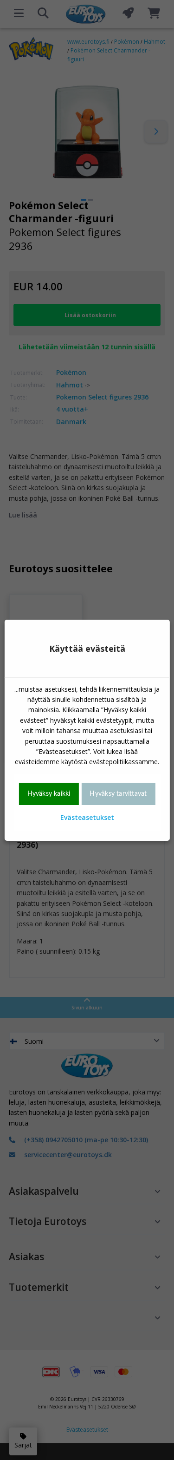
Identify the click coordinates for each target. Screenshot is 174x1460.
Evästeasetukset (87, 817)
